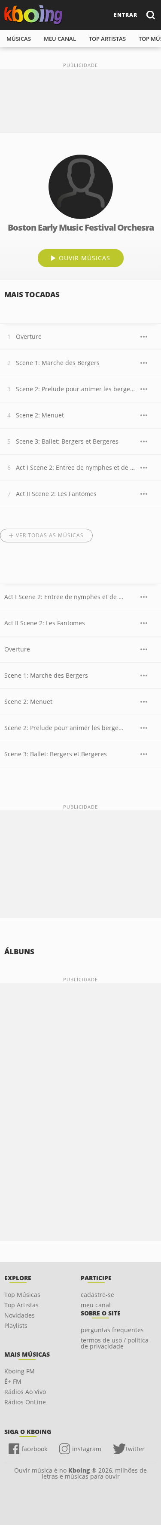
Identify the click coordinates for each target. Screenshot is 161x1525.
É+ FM (12, 1381)
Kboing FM (19, 1371)
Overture (29, 336)
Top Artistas (21, 1305)
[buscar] (150, 14)
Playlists (15, 1325)
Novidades (19, 1315)
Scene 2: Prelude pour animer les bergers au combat (76, 389)
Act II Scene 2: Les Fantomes (56, 494)
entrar (125, 14)
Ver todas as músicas (50, 535)
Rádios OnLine (25, 1402)
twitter (135, 1449)
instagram (86, 1449)
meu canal (60, 39)
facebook (34, 1449)
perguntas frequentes (112, 1330)
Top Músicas (22, 1295)
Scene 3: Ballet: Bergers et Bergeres (67, 441)
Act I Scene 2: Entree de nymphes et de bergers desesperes (76, 467)
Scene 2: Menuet (40, 415)
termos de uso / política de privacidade (115, 1343)
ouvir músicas (84, 258)
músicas (18, 39)
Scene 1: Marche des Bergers (58, 363)
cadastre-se (97, 1295)
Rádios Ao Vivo (25, 1392)
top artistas (107, 39)
